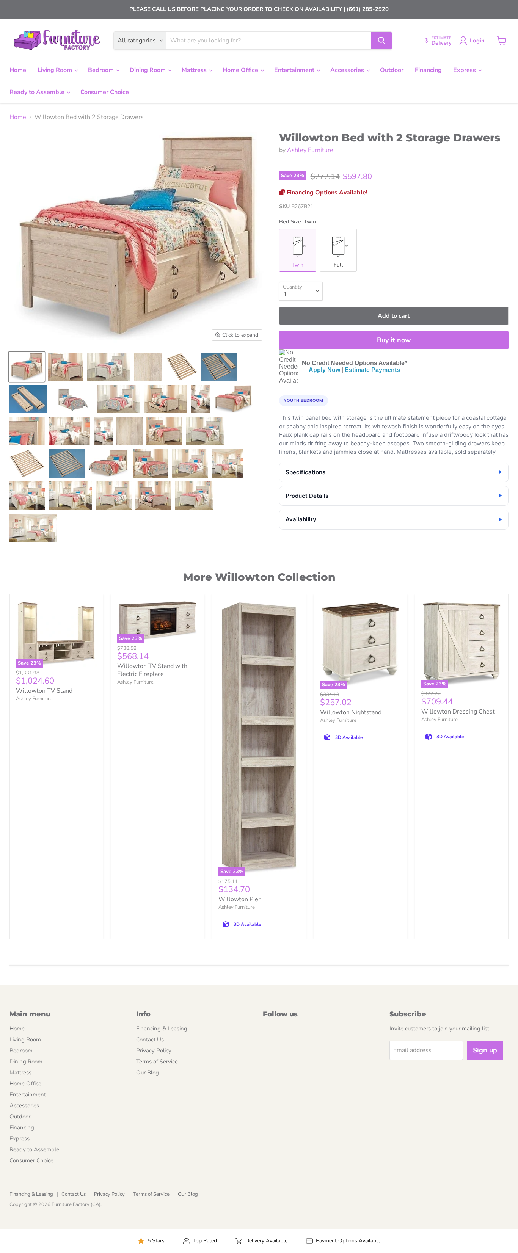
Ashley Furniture (310, 150)
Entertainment (295, 70)
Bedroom (101, 70)
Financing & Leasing (161, 1028)
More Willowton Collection (259, 577)
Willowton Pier (239, 899)
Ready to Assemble (37, 92)
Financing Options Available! (326, 192)
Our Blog (147, 1072)
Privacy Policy (153, 1050)
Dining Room (148, 70)
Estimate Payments (372, 370)
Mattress (195, 70)
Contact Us (150, 1039)
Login (477, 40)
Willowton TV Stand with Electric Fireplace (152, 670)
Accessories (348, 70)
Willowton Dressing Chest (458, 711)
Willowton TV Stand (44, 691)
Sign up (485, 1050)
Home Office (241, 70)
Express (465, 70)
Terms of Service (157, 1061)
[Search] (381, 40)
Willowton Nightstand (350, 712)
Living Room (56, 70)
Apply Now (324, 370)
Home (17, 70)
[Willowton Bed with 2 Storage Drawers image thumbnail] (27, 367)
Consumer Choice (104, 92)
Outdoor (391, 70)
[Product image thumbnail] (65, 367)
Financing (428, 70)
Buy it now (394, 340)
